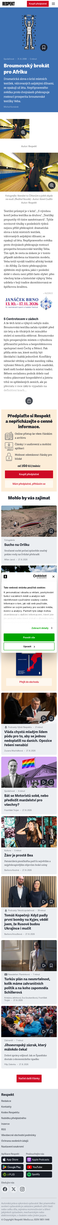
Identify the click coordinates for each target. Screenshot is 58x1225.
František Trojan (11, 810)
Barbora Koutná (11, 870)
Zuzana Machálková (13, 751)
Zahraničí (8, 1040)
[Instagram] (22, 1192)
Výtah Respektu (24, 727)
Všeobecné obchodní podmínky (18, 1135)
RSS (3, 1129)
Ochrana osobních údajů (14, 1140)
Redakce (6, 1101)
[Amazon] (12, 1174)
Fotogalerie (9, 540)
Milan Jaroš (9, 559)
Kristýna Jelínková (12, 998)
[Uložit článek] (43, 47)
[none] (23, 132)
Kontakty (6, 1106)
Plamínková (24, 974)
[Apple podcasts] (39, 1160)
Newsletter (13, 974)
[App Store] (12, 1160)
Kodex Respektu (10, 1112)
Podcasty (12, 727)
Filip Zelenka (10, 1064)
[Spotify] (39, 1174)
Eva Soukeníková (30, 998)
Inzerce (5, 1123)
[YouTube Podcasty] (39, 1167)
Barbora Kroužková (13, 934)
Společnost (9, 59)
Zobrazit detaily (40, 628)
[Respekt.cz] (8, 4)
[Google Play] (12, 1167)
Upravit (27, 646)
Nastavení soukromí (12, 1146)
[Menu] (53, 4)
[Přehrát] (44, 718)
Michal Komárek (11, 107)
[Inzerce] (29, 303)
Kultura (7, 850)
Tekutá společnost (25, 910)
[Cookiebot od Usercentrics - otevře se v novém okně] (35, 577)
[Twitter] (13, 1192)
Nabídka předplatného (13, 1118)
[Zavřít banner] (53, 576)
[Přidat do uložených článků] (51, 531)
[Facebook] (5, 1192)
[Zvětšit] (14, 129)
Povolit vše (29, 637)
